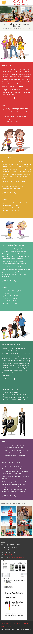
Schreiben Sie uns (6, 626)
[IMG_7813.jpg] (24, 511)
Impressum (10, 623)
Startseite (4, 623)
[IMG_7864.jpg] (24, 531)
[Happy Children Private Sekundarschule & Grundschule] (3, 2)
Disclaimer (25, 623)
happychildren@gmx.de (16, 557)
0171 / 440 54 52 (9, 555)
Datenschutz (17, 623)
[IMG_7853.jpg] (8, 531)
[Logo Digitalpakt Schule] (14, 583)
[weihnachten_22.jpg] (8, 521)
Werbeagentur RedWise (8, 632)
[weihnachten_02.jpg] (8, 511)
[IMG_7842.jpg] (24, 521)
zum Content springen (16, 18)
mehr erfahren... (8, 98)
